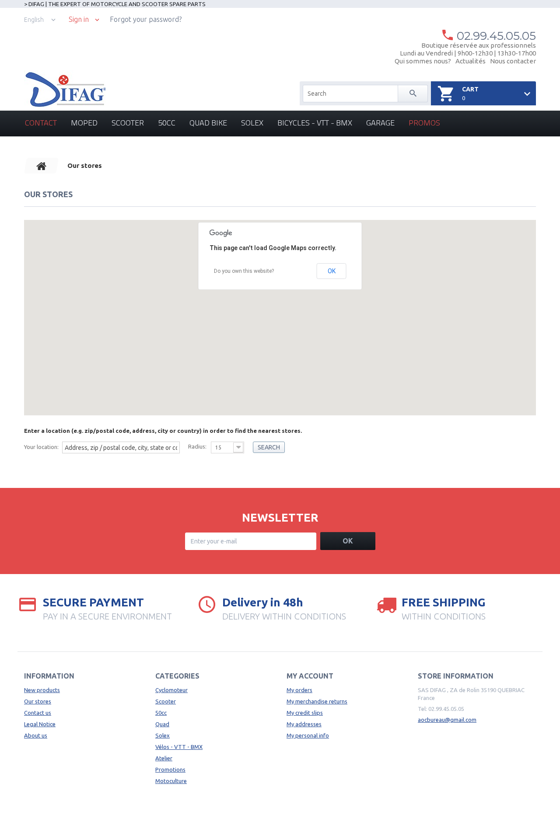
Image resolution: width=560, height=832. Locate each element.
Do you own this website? (244, 271)
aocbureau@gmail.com (447, 720)
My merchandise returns (317, 701)
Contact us (37, 713)
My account (310, 676)
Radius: (197, 446)
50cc (166, 123)
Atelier (163, 758)
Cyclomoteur (171, 690)
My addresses (304, 724)
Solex (252, 123)
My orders (299, 690)
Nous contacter (513, 61)
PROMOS (424, 123)
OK (332, 271)
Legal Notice (40, 724)
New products (42, 690)
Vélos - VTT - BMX (179, 747)
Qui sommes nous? (423, 61)
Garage (380, 123)
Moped (84, 123)
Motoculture (171, 781)
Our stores (37, 701)
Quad (162, 724)
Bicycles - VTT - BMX (314, 123)
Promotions (170, 769)
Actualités (470, 61)
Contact (41, 123)
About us (35, 735)
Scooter (128, 123)
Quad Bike (208, 123)
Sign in (79, 19)
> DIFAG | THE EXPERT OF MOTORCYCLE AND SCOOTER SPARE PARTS (115, 4)
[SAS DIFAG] (65, 89)
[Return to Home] (41, 166)
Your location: (41, 447)
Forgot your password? (146, 19)
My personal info (308, 735)
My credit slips (305, 713)
